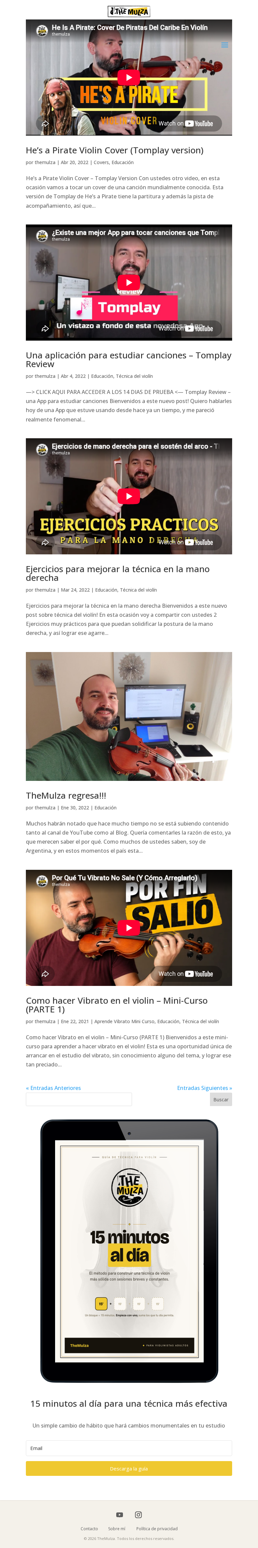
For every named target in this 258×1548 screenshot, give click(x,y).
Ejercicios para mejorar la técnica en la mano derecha (118, 573)
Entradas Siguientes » (204, 1088)
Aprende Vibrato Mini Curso (124, 1021)
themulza (45, 162)
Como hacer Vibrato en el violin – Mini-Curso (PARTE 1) (117, 1004)
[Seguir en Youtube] (119, 1514)
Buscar (220, 1099)
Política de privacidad (157, 1529)
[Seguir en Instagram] (138, 1514)
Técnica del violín (134, 376)
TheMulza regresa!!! (66, 795)
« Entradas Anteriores (53, 1088)
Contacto (94, 1529)
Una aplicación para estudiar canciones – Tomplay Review (128, 359)
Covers (101, 162)
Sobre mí (121, 1529)
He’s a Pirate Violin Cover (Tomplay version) (115, 150)
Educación (123, 162)
